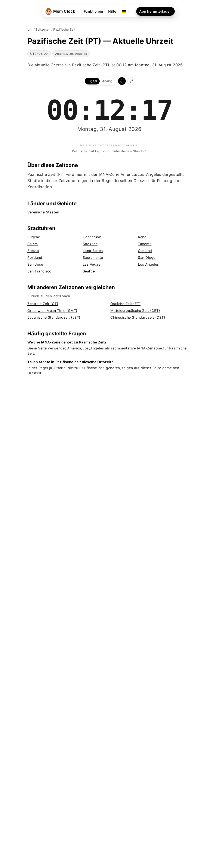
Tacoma (144, 244)
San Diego (147, 257)
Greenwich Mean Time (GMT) (52, 310)
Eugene (33, 237)
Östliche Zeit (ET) (125, 304)
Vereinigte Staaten (43, 212)
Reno (142, 237)
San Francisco (39, 271)
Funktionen (93, 11)
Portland (34, 257)
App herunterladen (155, 11)
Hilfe (112, 11)
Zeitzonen (43, 29)
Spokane (90, 244)
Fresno (33, 251)
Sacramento (93, 257)
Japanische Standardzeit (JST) (53, 317)
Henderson (92, 237)
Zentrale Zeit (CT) (42, 304)
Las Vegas (91, 264)
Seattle (89, 271)
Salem (32, 244)
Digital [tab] (92, 81)
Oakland (145, 251)
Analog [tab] (107, 81)
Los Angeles (148, 264)
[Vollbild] (131, 81)
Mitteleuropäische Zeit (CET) (135, 310)
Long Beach (93, 251)
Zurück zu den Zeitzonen (48, 296)
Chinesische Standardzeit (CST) (137, 317)
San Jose (35, 264)
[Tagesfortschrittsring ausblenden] (122, 81)
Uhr (30, 29)
